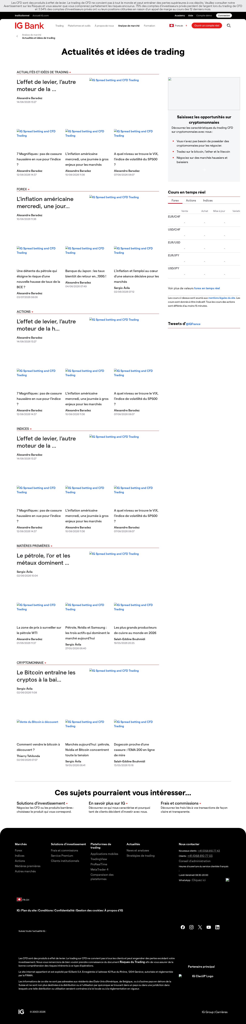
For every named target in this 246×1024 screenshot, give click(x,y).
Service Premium (62, 855)
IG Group (208, 1012)
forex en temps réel (207, 288)
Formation (149, 25)
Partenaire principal (201, 966)
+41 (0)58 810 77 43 (209, 850)
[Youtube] (209, 927)
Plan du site (29, 910)
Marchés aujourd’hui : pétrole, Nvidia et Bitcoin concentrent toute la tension (87, 749)
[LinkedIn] (217, 927)
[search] (228, 25)
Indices (23, 428)
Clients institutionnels (65, 860)
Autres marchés (25, 871)
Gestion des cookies (89, 910)
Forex (22, 189)
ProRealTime (99, 864)
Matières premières (33, 545)
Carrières (221, 1012)
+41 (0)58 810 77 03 (200, 855)
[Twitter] (200, 927)
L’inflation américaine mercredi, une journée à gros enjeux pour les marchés (86, 159)
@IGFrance (193, 324)
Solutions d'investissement (68, 844)
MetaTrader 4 (99, 869)
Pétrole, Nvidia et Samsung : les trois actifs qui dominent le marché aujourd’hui (87, 632)
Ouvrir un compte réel (206, 25)
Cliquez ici (199, 880)
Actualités (133, 844)
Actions (24, 311)
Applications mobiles (104, 853)
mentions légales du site (221, 297)
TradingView (99, 859)
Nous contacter (189, 844)
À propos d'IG (113, 910)
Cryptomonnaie (30, 662)
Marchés (21, 844)
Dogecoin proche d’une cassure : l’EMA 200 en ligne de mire (134, 749)
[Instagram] (191, 927)
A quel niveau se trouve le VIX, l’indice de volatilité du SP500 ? (136, 159)
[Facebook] (183, 927)
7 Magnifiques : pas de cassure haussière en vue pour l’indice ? (39, 159)
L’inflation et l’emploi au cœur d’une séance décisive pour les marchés (136, 276)
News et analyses (138, 850)
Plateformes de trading (101, 845)
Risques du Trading (132, 961)
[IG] (29, 25)
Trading (59, 25)
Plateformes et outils (79, 25)
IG (18, 910)
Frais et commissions (64, 850)
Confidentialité (64, 910)
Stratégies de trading (141, 855)
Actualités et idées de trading (42, 72)
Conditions (45, 910)
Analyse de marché (129, 25)
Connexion (224, 15)
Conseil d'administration (195, 861)
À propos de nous (104, 25)
